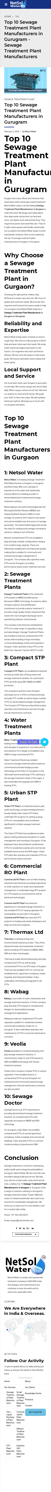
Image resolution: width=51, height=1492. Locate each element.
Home (7, 16)
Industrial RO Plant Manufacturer (21, 1451)
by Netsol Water (29, 131)
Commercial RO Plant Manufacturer (21, 1417)
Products (29, 1399)
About (28, 1381)
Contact (28, 1405)
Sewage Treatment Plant (19, 99)
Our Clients (30, 1387)
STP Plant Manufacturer (10, 1449)
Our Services (10, 1387)
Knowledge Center (33, 1393)
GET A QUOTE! (35, 1412)
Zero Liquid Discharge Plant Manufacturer (10, 1419)
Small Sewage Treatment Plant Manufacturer (21, 1399)
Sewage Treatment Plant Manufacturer (22, 313)
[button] (44, 742)
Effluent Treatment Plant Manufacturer (21, 1434)
